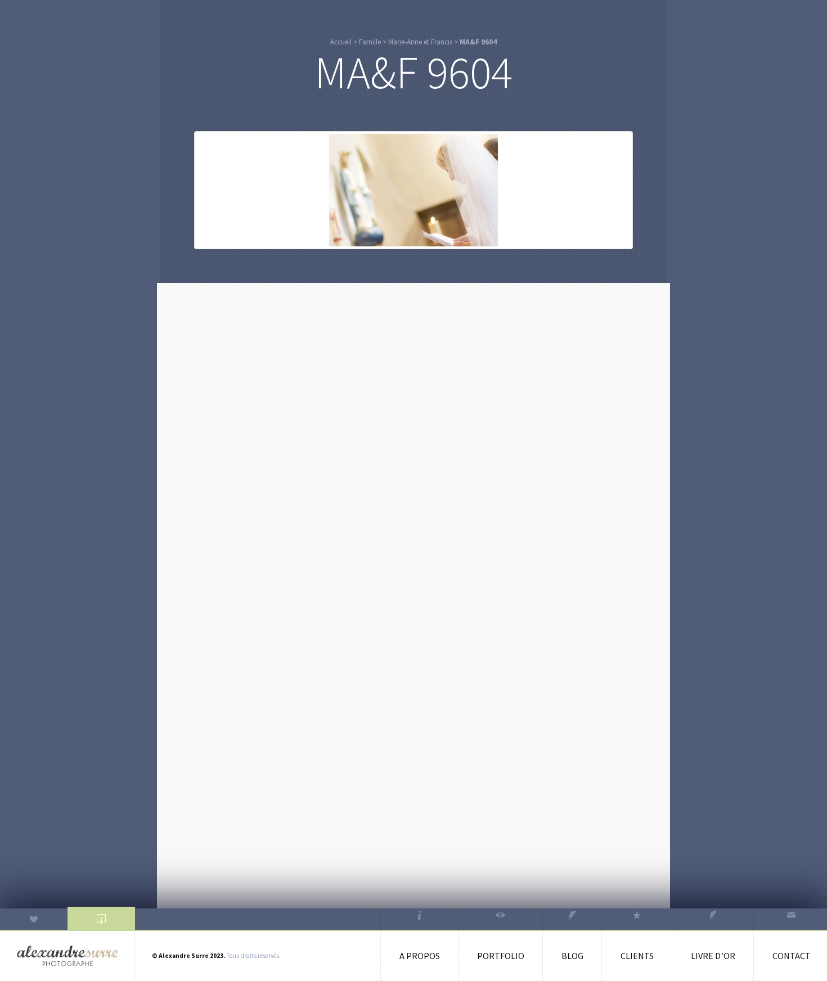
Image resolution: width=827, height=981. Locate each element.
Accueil (341, 42)
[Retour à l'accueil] (67, 956)
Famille (370, 42)
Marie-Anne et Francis (420, 42)
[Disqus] (413, 432)
